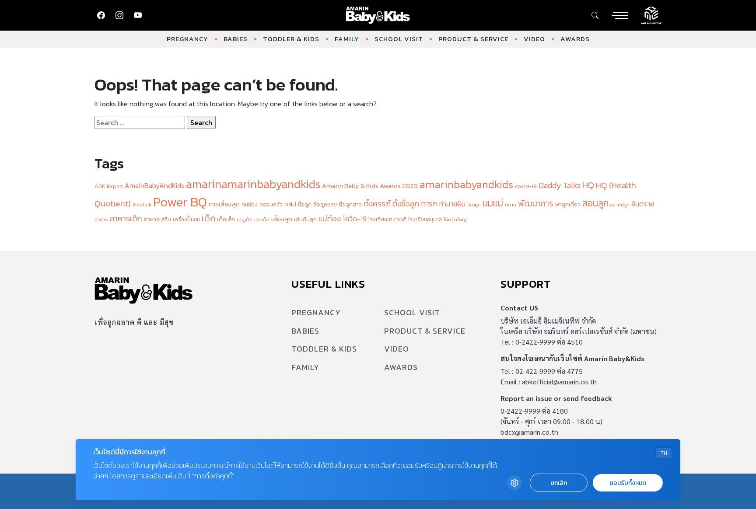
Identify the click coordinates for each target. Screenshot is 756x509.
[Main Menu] (620, 15)
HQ (588, 185)
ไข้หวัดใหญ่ (455, 219)
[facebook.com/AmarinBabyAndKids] (101, 15)
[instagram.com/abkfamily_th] (119, 15)
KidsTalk (142, 204)
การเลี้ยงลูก (224, 204)
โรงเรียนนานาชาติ (387, 219)
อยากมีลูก (620, 204)
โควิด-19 (355, 219)
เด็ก (208, 218)
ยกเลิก (558, 483)
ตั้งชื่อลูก (405, 203)
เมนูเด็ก (244, 219)
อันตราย (642, 204)
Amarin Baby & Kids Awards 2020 (370, 186)
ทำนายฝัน (452, 204)
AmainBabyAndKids (154, 186)
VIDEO (534, 39)
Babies (236, 39)
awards (575, 39)
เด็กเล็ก (226, 219)
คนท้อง (250, 205)
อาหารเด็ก (126, 218)
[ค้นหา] (595, 15)
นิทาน (510, 204)
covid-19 (526, 186)
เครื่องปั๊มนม (186, 219)
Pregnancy (187, 39)
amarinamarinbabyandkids (253, 183)
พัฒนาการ (535, 203)
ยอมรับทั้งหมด (627, 483)
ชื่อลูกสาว (350, 204)
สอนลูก (595, 203)
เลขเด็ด (262, 219)
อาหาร (101, 219)
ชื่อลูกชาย (325, 204)
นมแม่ (493, 203)
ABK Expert (108, 186)
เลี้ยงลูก (281, 219)
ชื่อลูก (305, 205)
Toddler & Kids (291, 39)
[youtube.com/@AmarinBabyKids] (137, 15)
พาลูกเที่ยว (568, 204)
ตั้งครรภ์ (377, 203)
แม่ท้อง (329, 218)
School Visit (398, 39)
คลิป (290, 204)
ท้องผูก (474, 204)
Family (347, 39)
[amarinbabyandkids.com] (378, 15)
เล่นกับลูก (305, 219)
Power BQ (180, 202)
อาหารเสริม (157, 219)
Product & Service (473, 39)
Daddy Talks (560, 185)
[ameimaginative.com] (651, 14)
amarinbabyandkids (466, 184)
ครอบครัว (271, 204)
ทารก (429, 203)
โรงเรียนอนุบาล (425, 219)
